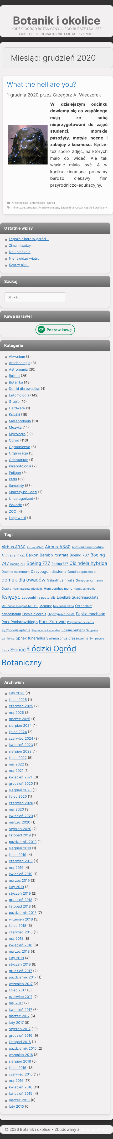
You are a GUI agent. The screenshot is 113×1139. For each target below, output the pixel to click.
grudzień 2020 (21, 783)
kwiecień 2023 (21, 745)
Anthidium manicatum (88, 547)
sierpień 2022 (20, 751)
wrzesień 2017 (21, 984)
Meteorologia (20, 421)
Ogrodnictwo (19, 447)
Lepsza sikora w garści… (29, 239)
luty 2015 (16, 1106)
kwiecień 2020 (21, 816)
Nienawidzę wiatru (24, 258)
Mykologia (17, 434)
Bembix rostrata (54, 555)
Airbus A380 (57, 546)
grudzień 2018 (20, 900)
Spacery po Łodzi (23, 492)
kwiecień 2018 (20, 945)
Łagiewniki (17, 518)
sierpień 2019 (20, 848)
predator (32, 207)
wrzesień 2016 (21, 1055)
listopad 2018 (20, 906)
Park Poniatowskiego (20, 621)
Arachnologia (20, 202)
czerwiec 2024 (21, 738)
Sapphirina (67, 207)
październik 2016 (23, 1048)
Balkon (14, 376)
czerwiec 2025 (21, 706)
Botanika (16, 382)
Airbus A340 (35, 547)
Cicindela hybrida (88, 563)
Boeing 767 (17, 564)
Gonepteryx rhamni (90, 580)
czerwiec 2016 (21, 1074)
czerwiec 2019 (21, 861)
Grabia (14, 401)
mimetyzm (18, 207)
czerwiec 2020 (21, 803)
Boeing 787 (60, 564)
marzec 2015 (19, 1100)
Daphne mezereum (15, 572)
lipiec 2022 (18, 757)
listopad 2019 (20, 835)
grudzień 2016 (20, 1035)
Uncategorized (21, 498)
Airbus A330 (13, 546)
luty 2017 (16, 1022)
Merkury (45, 606)
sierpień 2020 (20, 790)
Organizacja (18, 453)
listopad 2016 (20, 1042)
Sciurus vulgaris (73, 630)
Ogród (51, 202)
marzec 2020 (19, 822)
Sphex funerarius (30, 638)
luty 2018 (16, 958)
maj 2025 (16, 712)
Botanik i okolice (56, 20)
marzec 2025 (19, 719)
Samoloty (16, 485)
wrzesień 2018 (21, 919)
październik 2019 (23, 842)
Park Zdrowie (52, 621)
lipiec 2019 (17, 854)
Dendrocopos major (82, 572)
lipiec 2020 (18, 796)
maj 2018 (16, 938)
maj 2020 (16, 809)
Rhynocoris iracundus (46, 630)
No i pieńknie (19, 252)
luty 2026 (16, 693)
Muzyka (15, 427)
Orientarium (18, 460)
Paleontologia (20, 466)
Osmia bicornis (34, 614)
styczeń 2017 (19, 1029)
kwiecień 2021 (20, 777)
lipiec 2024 (18, 732)
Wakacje (15, 505)
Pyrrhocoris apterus (16, 630)
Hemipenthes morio (58, 588)
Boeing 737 (79, 555)
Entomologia (37, 202)
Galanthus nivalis (60, 580)
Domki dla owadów (24, 388)
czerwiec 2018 (21, 932)
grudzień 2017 (20, 971)
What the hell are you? (41, 84)
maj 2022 (16, 764)
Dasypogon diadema (48, 571)
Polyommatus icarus (80, 622)
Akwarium (17, 356)
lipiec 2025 (18, 699)
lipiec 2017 (17, 990)
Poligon (15, 473)
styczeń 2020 (20, 829)
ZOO (12, 511)
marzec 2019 (19, 880)
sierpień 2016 (20, 1061)
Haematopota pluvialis (28, 588)
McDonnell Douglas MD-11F (20, 606)
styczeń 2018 (20, 964)
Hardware (17, 408)
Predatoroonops (49, 207)
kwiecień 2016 (20, 1087)
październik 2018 (23, 912)
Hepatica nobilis (84, 588)
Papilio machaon (90, 614)
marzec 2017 (19, 1016)
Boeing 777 (38, 563)
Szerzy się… (19, 265)
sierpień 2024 (20, 725)
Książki (14, 414)
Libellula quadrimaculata (78, 597)
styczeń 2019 (20, 893)
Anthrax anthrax (13, 555)
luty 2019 (16, 887)
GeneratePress (94, 1129)
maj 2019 (16, 867)
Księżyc (11, 597)
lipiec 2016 (17, 1067)
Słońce (18, 650)
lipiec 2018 (17, 925)
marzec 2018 (19, 951)
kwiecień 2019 (20, 874)
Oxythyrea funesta (61, 614)
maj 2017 (16, 1003)
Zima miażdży (20, 245)
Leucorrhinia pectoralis (38, 597)
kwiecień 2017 (20, 1009)
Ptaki (13, 479)
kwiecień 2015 (20, 1093)
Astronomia (18, 369)
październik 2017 (22, 977)
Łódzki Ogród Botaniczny (91, 207)
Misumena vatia (63, 606)
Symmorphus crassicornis (67, 638)
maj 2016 (16, 1080)
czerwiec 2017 (20, 997)
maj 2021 (16, 770)
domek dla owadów (23, 580)
